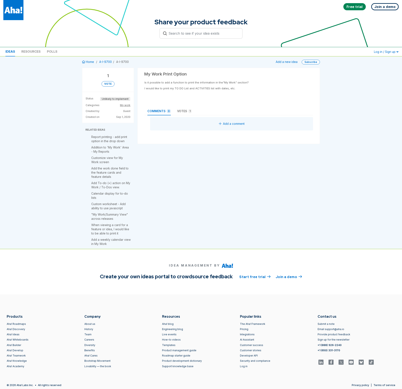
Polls (52, 51)
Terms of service (384, 385)
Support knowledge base (177, 366)
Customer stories (250, 350)
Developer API (249, 355)
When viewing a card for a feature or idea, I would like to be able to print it (110, 229)
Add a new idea (287, 62)
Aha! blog (168, 323)
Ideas (10, 51)
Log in (243, 366)
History (88, 329)
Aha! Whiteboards (17, 339)
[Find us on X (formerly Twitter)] (341, 362)
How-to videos (171, 339)
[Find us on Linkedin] (321, 362)
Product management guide (179, 350)
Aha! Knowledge (17, 360)
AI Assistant (247, 339)
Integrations (247, 334)
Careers (89, 339)
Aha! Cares (91, 355)
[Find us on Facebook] (331, 362)
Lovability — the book (97, 366)
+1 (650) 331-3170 (329, 350)
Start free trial (255, 277)
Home (90, 62)
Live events (169, 334)
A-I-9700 (105, 62)
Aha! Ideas (13, 334)
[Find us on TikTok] (371, 362)
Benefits (89, 350)
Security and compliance (255, 360)
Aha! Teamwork (16, 355)
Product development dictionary (182, 360)
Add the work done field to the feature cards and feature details (110, 172)
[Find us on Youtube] (351, 362)
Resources (31, 51)
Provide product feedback (334, 334)
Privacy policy (360, 385)
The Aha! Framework (252, 323)
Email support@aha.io (331, 329)
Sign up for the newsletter (333, 339)
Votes (184, 111)
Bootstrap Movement (97, 360)
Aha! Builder (14, 345)
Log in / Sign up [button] (385, 51)
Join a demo (289, 277)
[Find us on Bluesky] (361, 362)
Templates (168, 345)
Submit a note (326, 323)
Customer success (251, 345)
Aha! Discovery (16, 329)
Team (87, 334)
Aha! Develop (15, 350)
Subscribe (310, 62)
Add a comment (234, 123)
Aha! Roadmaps (16, 323)
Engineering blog (172, 329)
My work (125, 105)
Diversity (89, 345)
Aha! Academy (15, 366)
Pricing (244, 329)
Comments (158, 111)
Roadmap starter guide (176, 355)
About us (89, 323)
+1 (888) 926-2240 (329, 345)
